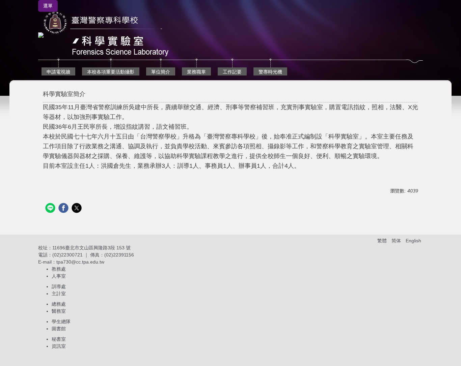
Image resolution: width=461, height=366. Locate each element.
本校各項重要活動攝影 (110, 71)
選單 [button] (48, 5)
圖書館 (59, 328)
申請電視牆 (58, 71)
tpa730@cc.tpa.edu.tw (80, 262)
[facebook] (64, 209)
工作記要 (232, 71)
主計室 (59, 293)
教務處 (59, 269)
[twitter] (77, 209)
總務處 (59, 304)
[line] (51, 209)
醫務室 (59, 311)
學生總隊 (61, 321)
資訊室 (59, 346)
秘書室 (59, 339)
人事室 (59, 276)
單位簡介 (160, 71)
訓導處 (59, 286)
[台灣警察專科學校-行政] (105, 34)
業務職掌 (196, 71)
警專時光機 (270, 71)
